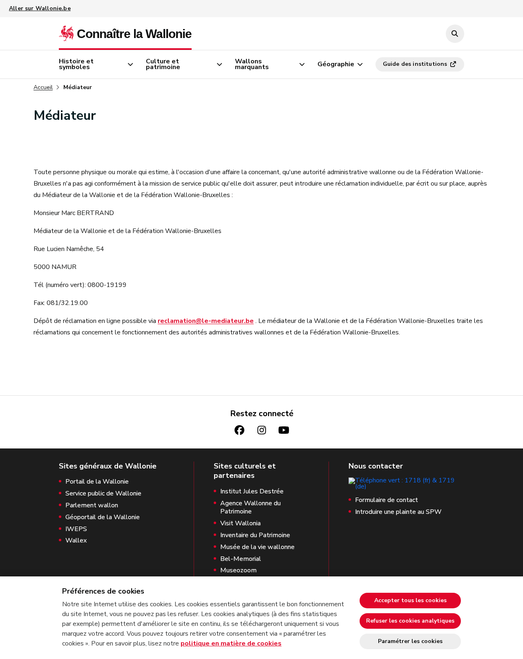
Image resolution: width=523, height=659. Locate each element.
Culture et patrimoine (163, 64)
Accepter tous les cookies (410, 600)
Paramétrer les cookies (410, 641)
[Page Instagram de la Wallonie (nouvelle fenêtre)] (261, 430)
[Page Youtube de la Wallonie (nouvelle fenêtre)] (283, 430)
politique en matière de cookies (231, 643)
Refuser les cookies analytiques (410, 621)
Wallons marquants (252, 64)
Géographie (335, 64)
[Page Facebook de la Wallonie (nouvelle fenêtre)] (239, 430)
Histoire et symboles (76, 64)
